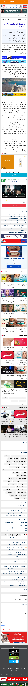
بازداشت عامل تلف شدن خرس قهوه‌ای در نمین (15, 515)
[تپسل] (2, 153)
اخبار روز (16, 667)
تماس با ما (25, 668)
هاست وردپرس (6, 487)
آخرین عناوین (23, 535)
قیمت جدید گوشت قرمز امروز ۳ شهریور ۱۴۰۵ (17, 545)
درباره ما (5, 667)
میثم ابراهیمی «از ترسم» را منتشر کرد (18, 559)
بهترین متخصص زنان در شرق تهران (19, 490)
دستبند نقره (16, 458)
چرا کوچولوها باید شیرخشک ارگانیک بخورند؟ (17, 232)
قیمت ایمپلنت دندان (22, 456)
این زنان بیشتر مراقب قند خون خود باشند (17, 540)
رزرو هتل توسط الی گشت (14, 467)
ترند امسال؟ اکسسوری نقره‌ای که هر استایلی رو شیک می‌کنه (14, 222)
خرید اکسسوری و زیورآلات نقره (20, 461)
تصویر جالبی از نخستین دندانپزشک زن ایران (17, 571)
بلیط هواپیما (13, 456)
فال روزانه (10, 528)
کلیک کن (14, 175)
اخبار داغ (17, 535)
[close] (1, 676)
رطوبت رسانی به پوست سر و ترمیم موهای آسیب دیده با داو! (14, 224)
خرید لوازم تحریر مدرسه (10, 492)
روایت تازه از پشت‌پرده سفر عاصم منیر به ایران (17, 549)
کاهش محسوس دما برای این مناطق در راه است (16, 537)
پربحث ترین (3, 535)
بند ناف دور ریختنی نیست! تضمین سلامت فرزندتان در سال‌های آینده (15, 229)
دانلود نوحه (13, 487)
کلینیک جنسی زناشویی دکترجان (19, 481)
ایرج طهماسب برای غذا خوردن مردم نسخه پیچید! (16, 557)
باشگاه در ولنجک (16, 473)
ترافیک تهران (22, 528)
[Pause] (3, 168)
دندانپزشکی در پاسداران (21, 487)
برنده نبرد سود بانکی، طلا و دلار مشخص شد (17, 585)
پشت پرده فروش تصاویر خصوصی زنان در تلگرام (16, 554)
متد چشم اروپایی (5, 470)
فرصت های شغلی (19, 668)
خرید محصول (14, 206)
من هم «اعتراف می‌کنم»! (20, 577)
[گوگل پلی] (14, 654)
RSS (10, 670)
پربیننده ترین (9, 535)
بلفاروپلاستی (7, 456)
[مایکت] (14, 662)
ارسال (3, 625)
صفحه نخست (22, 667)
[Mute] (5, 168)
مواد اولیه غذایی (23, 470)
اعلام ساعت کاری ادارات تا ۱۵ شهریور (18, 579)
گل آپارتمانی (23, 473)
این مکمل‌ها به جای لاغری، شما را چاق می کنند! (16, 552)
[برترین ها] (12, 2)
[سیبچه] (14, 651)
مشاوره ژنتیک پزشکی (7, 481)
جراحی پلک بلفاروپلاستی (21, 475)
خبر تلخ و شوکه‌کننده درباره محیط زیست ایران (16, 508)
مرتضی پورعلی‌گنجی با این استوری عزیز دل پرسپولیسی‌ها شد (14, 547)
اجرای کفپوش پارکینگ (21, 492)
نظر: (26, 613)
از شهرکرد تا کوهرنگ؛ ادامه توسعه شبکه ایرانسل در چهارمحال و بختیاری (14, 574)
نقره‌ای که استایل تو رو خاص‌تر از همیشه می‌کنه (16, 218)
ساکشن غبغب (23, 458)
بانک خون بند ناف (22, 495)
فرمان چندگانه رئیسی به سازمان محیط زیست (16, 506)
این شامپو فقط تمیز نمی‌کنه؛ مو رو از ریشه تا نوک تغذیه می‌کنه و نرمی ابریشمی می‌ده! (15, 226)
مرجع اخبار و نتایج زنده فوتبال (11, 464)
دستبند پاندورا (9, 461)
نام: (26, 608)
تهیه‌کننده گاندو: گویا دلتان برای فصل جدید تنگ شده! (15, 564)
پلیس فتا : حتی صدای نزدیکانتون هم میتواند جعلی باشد (15, 220)
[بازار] (14, 658)
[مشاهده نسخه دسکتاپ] (2, 2)
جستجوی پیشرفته (15, 670)
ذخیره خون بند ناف (22, 484)
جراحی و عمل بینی (13, 495)
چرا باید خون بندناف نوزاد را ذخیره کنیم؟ (18, 216)
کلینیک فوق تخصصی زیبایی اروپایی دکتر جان (17, 478)
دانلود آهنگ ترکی (6, 490)
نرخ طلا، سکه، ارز (8, 522)
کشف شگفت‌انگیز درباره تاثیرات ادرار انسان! (16, 513)
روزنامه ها (23, 522)
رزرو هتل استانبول (14, 470)
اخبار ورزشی (11, 667)
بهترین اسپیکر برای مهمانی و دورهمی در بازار (17, 214)
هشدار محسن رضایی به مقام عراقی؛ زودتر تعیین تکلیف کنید (14, 566)
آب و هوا (10, 525)
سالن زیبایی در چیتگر (12, 484)
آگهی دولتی (4, 668)
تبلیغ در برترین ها (11, 668)
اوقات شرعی (22, 531)
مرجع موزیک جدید (22, 464)
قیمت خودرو (22, 525)
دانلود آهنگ (23, 467)
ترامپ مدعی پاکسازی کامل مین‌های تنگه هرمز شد (16, 542)
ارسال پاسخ (4, 596)
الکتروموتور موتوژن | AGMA (20, 498)
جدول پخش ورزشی (8, 531)
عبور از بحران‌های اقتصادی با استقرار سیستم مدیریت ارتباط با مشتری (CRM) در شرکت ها (14, 582)
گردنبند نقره (10, 458)
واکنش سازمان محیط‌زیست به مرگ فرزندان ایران (15, 510)
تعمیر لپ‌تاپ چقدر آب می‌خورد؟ (19, 561)
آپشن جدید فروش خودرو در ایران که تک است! (16, 569)
